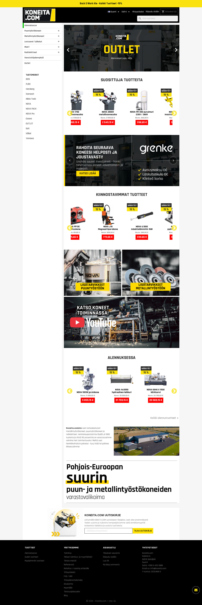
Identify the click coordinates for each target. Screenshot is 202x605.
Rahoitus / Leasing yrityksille (76, 568)
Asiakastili (109, 547)
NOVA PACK (31, 108)
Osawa (29, 118)
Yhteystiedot (138, 11)
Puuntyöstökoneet (32, 30)
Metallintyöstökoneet (34, 36)
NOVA (28, 103)
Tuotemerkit (32, 74)
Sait (28, 128)
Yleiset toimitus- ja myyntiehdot (78, 556)
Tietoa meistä (70, 560)
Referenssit (69, 564)
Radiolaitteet (30, 52)
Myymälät (68, 587)
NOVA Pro (30, 113)
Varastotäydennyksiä (34, 57)
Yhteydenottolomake (73, 580)
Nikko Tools (31, 98)
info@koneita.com (158, 568)
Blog (66, 595)
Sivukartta (68, 584)
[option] (121, 48)
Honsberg (30, 89)
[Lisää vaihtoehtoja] (196, 590)
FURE (28, 84)
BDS (28, 79)
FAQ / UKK (68, 576)
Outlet (27, 63)
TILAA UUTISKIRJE (143, 530)
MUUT (27, 47)
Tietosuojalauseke (72, 591)
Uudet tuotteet (31, 556)
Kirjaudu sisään (152, 11)
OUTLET (29, 123)
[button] (72, 48)
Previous (68, 111)
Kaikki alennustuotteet (164, 418)
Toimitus (68, 553)
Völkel (28, 133)
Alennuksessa (30, 25)
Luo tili (106, 560)
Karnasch (30, 93)
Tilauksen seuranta (111, 553)
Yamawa (30, 138)
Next (172, 111)
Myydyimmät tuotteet (34, 560)
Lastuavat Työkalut (33, 41)
